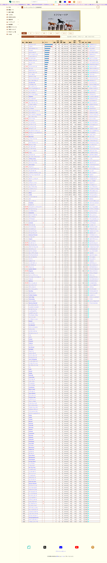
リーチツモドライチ (94, 164)
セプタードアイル (93, 104)
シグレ (91, 158)
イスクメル (92, 166)
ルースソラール (93, 212)
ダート (37, 33)
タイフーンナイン (93, 116)
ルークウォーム (93, 82)
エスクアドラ (92, 108)
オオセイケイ (92, 54)
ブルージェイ (92, 46)
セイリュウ (92, 241)
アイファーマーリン (94, 245)
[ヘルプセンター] (74, 2)
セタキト (91, 174)
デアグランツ (92, 80)
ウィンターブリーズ (94, 156)
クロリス (91, 126)
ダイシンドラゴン (93, 58)
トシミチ (91, 170)
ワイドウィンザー (93, 226)
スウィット (92, 275)
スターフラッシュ (93, 239)
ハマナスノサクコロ (94, 236)
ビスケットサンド (93, 88)
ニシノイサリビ (93, 86)
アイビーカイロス (93, 303)
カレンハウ (92, 146)
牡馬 (44, 33)
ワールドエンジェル (94, 142)
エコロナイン (92, 295)
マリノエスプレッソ (94, 218)
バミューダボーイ (93, 285)
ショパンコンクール (94, 148)
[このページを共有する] (98, 7)
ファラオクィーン (93, 235)
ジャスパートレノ (93, 192)
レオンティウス (93, 66)
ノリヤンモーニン (93, 140)
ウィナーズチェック (94, 200)
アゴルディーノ (93, 44)
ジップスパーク (93, 144)
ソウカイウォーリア (94, 246)
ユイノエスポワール (94, 130)
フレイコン (92, 136)
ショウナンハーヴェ (94, 188)
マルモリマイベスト (94, 231)
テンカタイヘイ (93, 184)
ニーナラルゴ (92, 222)
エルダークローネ (93, 220)
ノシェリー (92, 204)
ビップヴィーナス (93, 52)
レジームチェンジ (93, 124)
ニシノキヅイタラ (93, 250)
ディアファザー (93, 289)
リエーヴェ (92, 74)
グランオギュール (93, 190)
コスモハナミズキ (93, 112)
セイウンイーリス (93, 210)
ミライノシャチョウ (94, 297)
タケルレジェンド (93, 176)
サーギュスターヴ (93, 291)
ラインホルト (92, 257)
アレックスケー (93, 172)
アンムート (92, 56)
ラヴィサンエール (93, 120)
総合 (24, 33)
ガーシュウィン (93, 214)
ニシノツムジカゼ (93, 206)
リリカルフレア (93, 178)
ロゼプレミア (92, 232)
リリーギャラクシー (94, 279)
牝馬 (51, 33)
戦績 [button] (64, 42)
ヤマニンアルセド (93, 273)
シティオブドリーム (94, 62)
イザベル (91, 287)
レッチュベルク (93, 90)
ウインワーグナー (93, 122)
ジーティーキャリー (94, 114)
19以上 (70, 33)
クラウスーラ (92, 94)
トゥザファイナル (93, 152)
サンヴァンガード (93, 196)
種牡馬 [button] (30, 42)
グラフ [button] (46, 42)
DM (57, 556)
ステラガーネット (93, 267)
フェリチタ (92, 48)
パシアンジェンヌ (93, 78)
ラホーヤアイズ (93, 110)
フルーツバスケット (94, 68)
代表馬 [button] (89, 42)
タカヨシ (91, 198)
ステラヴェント (93, 263)
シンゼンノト (92, 224)
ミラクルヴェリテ (93, 249)
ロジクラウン (92, 92)
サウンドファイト (93, 271)
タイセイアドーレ (93, 277)
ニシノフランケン (93, 186)
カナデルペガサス (93, 154)
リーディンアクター (94, 208)
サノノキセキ (92, 180)
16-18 (64, 33)
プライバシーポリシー (61, 551)
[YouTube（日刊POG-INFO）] (69, 2)
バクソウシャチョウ (94, 202)
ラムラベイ (92, 182)
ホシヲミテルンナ (93, 242)
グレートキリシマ (93, 265)
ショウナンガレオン (94, 96)
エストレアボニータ (94, 84)
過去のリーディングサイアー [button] (40, 36)
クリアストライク (93, 281)
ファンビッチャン (93, 194)
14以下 (57, 33)
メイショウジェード (94, 160)
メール (62, 556)
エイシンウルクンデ (94, 301)
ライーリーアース (93, 138)
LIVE (79, 2)
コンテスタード (93, 100)
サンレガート (92, 259)
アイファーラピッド (94, 269)
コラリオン (92, 106)
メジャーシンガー (93, 293)
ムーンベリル (92, 118)
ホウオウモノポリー (94, 64)
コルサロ (91, 253)
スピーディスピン (93, 255)
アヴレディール (93, 228)
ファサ (91, 299)
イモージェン (92, 50)
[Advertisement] (61, 534)
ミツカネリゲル (93, 283)
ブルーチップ (92, 162)
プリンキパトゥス (93, 216)
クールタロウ (92, 132)
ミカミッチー (92, 134)
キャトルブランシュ (94, 168)
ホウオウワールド (93, 98)
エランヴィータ (93, 150)
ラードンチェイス (93, 70)
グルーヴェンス (93, 76)
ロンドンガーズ (93, 102)
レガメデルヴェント (94, 72)
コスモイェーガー (93, 128)
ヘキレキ (91, 261)
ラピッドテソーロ (93, 60)
